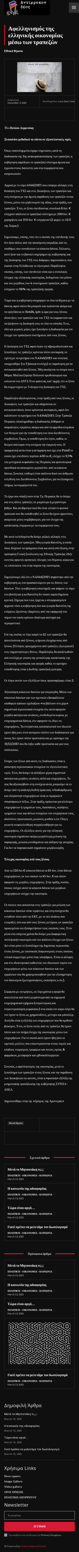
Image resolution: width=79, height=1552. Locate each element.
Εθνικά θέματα (13, 51)
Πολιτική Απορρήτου (51, 1535)
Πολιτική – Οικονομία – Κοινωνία (30, 1175)
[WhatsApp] (41, 114)
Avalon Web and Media (33, 1546)
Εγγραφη (40, 1526)
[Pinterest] (31, 114)
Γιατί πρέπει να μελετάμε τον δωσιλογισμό (38, 1227)
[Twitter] (21, 114)
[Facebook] (12, 114)
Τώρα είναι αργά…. (21, 1208)
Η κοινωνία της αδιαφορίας (27, 1188)
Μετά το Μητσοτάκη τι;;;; (26, 1169)
